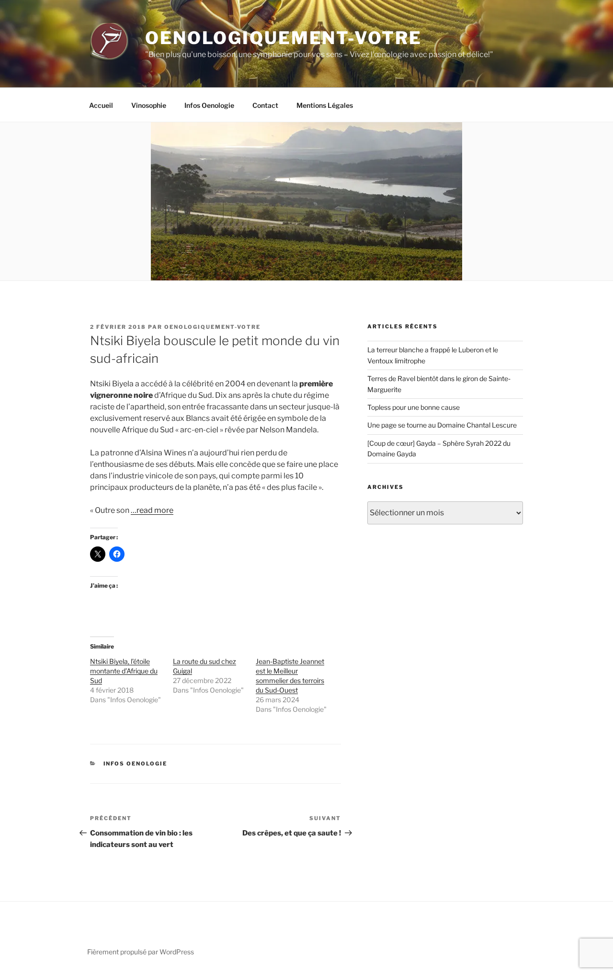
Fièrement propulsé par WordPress (140, 952)
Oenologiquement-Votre (283, 37)
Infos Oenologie (209, 105)
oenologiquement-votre (212, 327)
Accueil (101, 105)
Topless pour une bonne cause (413, 407)
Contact (265, 105)
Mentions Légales (324, 105)
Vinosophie (148, 105)
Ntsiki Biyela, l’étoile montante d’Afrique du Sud (124, 670)
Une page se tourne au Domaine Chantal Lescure (442, 425)
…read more (152, 510)
